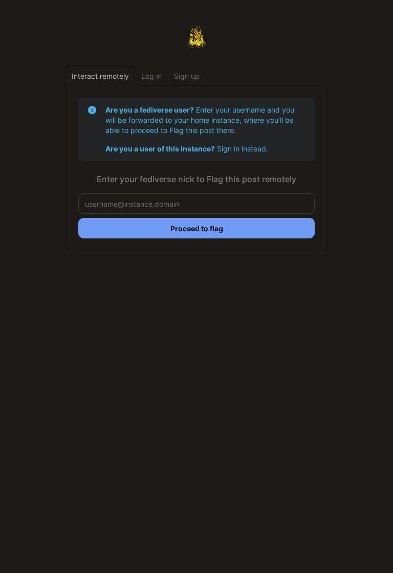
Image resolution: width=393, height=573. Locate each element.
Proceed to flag (196, 228)
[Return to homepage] (196, 37)
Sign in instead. (242, 148)
